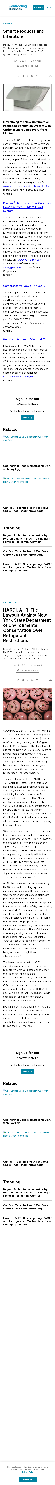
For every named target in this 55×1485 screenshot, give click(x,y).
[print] (50, 76)
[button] (5, 8)
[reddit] (32, 76)
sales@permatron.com (16, 267)
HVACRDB (7, 24)
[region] (27, 1473)
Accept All (27, 1479)
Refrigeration (10, 603)
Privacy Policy (28, 1472)
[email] (37, 76)
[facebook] (18, 76)
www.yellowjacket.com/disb (19, 376)
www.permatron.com (30, 259)
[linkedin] (22, 76)
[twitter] (27, 76)
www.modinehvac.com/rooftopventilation (26, 186)
